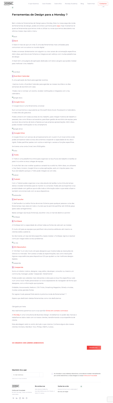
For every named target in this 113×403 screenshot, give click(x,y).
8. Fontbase (17, 221)
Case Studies (46, 3)
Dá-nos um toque (63, 391)
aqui (58, 26)
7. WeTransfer (17, 199)
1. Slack (15, 41)
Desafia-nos (93, 347)
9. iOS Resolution (19, 247)
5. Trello (15, 155)
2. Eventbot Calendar (21, 76)
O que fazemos (33, 3)
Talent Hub (91, 3)
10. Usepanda (17, 267)
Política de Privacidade (90, 375)
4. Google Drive (18, 133)
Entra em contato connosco (57, 311)
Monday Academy (71, 3)
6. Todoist (16, 179)
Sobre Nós (58, 3)
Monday (16, 315)
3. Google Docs (18, 102)
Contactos (103, 3)
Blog (82, 3)
